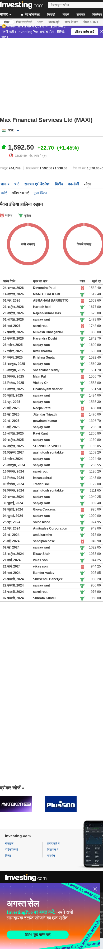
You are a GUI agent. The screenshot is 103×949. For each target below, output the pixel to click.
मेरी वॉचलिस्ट (32, 14)
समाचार (81, 14)
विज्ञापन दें (52, 849)
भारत (40, 22)
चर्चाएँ (4, 193)
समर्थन (51, 855)
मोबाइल (9, 843)
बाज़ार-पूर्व (54, 22)
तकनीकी (73, 184)
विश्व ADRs (90, 22)
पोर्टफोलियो (11, 849)
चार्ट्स (66, 14)
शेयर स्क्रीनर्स (24, 22)
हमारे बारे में (53, 843)
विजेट (8, 855)
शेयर (6, 22)
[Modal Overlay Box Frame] (50, 916)
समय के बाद (71, 22)
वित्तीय (59, 184)
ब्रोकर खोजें (10, 787)
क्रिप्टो (51, 14)
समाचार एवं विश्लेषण (37, 184)
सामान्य (5, 184)
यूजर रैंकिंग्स (40, 193)
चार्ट (17, 184)
